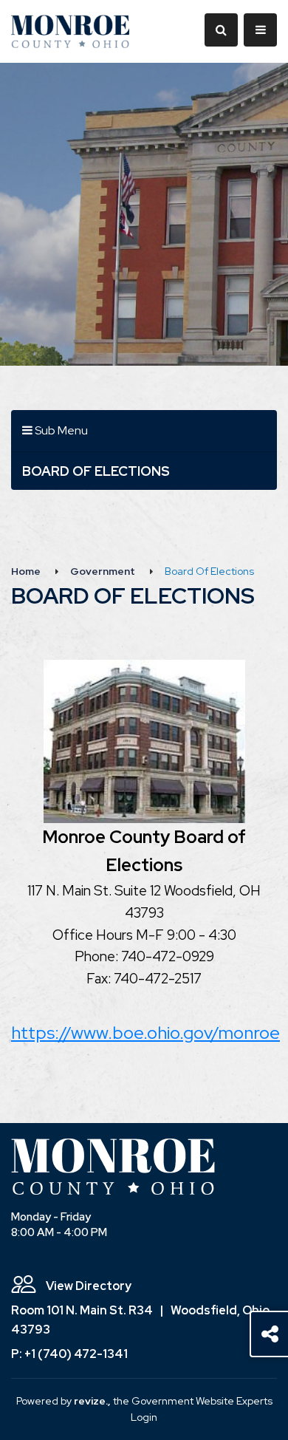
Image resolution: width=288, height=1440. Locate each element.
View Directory (87, 1286)
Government (102, 571)
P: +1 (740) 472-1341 (69, 1354)
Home (26, 571)
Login (144, 1417)
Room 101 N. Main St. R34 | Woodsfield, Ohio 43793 (140, 1320)
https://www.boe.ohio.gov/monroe (145, 1032)
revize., (92, 1400)
